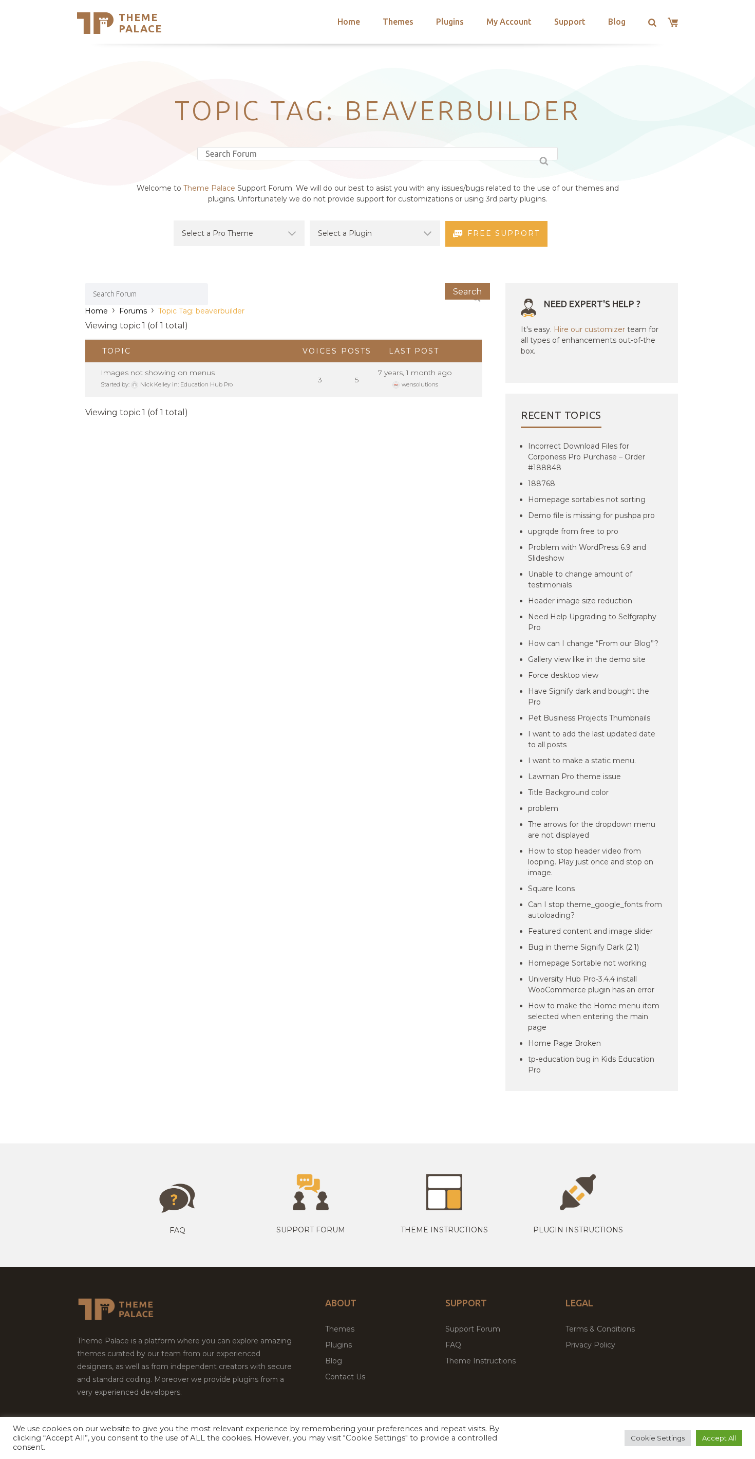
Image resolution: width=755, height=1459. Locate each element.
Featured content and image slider (590, 931)
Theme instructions (444, 1229)
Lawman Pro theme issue (574, 776)
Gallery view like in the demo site (587, 659)
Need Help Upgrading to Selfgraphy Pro (592, 622)
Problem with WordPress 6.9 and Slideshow (587, 553)
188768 (541, 483)
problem (543, 808)
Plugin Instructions (578, 1229)
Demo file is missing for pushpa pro (591, 515)
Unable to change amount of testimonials (580, 579)
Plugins (450, 21)
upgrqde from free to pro (573, 531)
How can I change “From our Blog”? (593, 643)
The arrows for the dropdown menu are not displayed (591, 830)
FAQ (453, 1345)
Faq (177, 1230)
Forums (133, 311)
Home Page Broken (564, 1043)
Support (570, 21)
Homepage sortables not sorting (587, 499)
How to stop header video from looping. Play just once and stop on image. (590, 861)
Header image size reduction (580, 600)
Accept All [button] (719, 1438)
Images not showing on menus (158, 372)
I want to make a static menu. (582, 760)
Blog (617, 21)
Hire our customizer (589, 329)
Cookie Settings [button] (658, 1438)
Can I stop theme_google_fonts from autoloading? (595, 910)
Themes (398, 21)
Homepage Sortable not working (587, 963)
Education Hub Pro (206, 384)
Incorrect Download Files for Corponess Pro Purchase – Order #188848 (586, 456)
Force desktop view (563, 675)
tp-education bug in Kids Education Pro (591, 1065)
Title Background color (568, 792)
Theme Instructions (480, 1360)
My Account (509, 21)
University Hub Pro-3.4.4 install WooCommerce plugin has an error (591, 984)
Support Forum (310, 1229)
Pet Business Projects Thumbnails (589, 718)
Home (348, 21)
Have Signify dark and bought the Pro (588, 697)
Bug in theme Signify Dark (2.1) (583, 947)
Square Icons (551, 888)
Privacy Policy (590, 1345)
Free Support (503, 233)
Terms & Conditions (600, 1329)
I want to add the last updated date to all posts (591, 739)
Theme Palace (140, 22)
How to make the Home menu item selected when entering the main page (593, 1016)
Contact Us (345, 1376)
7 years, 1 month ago (415, 372)
